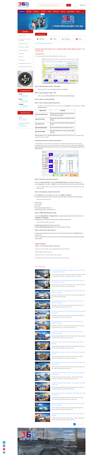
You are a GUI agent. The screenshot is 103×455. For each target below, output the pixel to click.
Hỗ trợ (49, 11)
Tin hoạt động (70, 11)
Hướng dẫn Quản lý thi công (25, 66)
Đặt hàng (29, 11)
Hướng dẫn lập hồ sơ (23, 50)
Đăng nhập (83, 5)
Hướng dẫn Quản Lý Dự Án (25, 63)
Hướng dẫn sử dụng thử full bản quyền (25, 39)
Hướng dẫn (56, 11)
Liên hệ (77, 11)
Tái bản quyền (22, 35)
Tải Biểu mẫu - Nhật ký (24, 47)
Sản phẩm (43, 11)
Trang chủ (22, 11)
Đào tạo (63, 11)
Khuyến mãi (36, 11)
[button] (51, 28)
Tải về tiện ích (22, 60)
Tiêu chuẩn (21, 53)
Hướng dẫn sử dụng (23, 43)
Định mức (21, 56)
